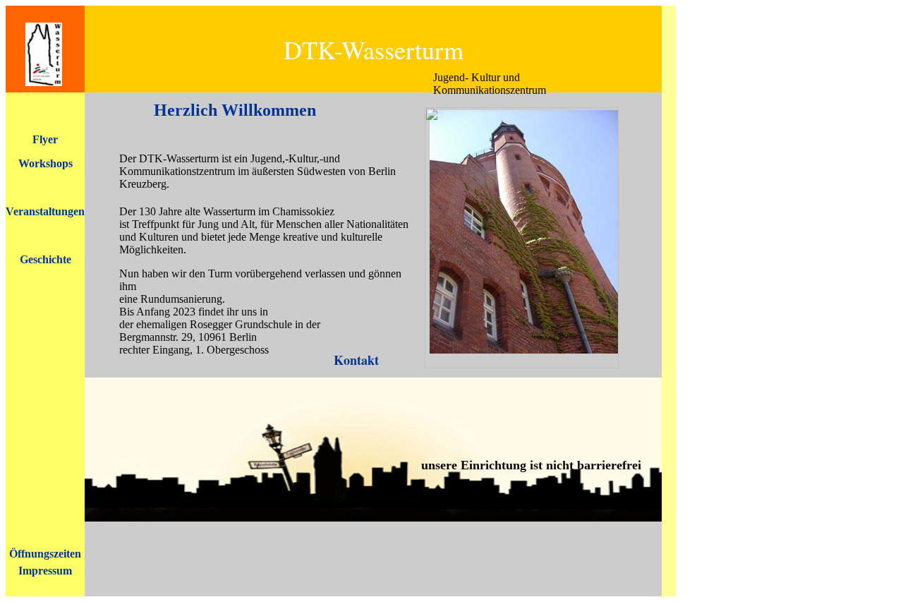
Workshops (45, 163)
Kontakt (356, 360)
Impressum (45, 571)
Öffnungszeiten (45, 554)
